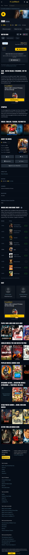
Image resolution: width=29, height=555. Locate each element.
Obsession (4, 473)
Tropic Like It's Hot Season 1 (8, 539)
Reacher (3, 485)
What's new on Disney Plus (8, 514)
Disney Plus (4, 500)
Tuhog (3, 469)
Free (17, 38)
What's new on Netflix (6, 508)
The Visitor (4, 526)
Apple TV (4, 498)
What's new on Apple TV (7, 512)
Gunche (3, 471)
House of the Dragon (6, 479)
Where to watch (6, 29)
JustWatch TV (5, 501)
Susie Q (3, 528)
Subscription (10, 38)
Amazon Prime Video (6, 496)
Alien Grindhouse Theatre (7, 530)
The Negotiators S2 (6, 542)
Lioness (3, 481)
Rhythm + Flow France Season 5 (9, 544)
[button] (6, 372)
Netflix (3, 494)
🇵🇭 (24, 34)
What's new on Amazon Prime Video (10, 510)
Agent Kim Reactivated (7, 483)
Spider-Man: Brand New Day (8, 465)
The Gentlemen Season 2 (7, 537)
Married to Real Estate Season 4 (8, 541)
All (3, 38)
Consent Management (18, 455)
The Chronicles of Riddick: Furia (9, 522)
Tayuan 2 (4, 467)
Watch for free (18, 29)
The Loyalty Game (6, 487)
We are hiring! (5, 457)
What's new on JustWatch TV (8, 516)
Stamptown (4, 524)
